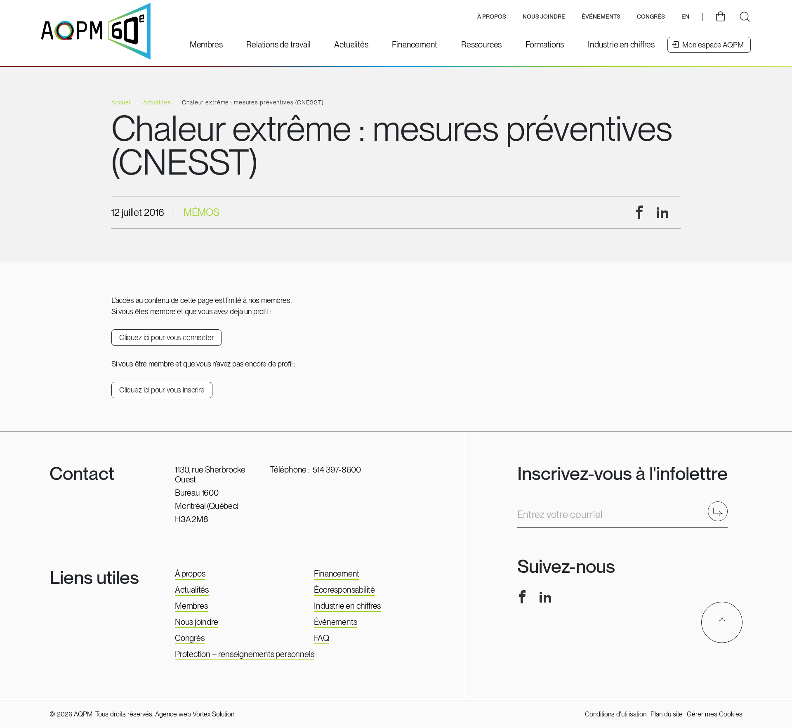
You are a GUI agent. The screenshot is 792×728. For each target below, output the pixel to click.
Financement (336, 574)
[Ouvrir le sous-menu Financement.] (414, 45)
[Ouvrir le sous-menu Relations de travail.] (278, 45)
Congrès (190, 638)
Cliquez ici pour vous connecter (166, 337)
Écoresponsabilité (344, 590)
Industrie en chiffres (347, 606)
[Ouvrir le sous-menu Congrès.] (651, 17)
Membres (191, 606)
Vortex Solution (213, 714)
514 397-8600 (337, 470)
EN (685, 16)
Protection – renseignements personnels (244, 654)
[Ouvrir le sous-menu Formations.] (544, 45)
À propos (190, 574)
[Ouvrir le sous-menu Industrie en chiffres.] (621, 45)
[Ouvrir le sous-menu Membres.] (206, 45)
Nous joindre (544, 16)
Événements (601, 16)
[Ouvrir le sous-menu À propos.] (491, 17)
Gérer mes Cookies (714, 714)
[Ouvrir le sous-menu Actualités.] (351, 45)
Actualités (192, 590)
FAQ (321, 638)
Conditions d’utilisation (615, 714)
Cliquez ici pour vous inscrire (162, 389)
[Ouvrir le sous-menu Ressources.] (481, 45)
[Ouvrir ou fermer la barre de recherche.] (744, 17)
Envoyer (720, 511)
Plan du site (667, 714)
